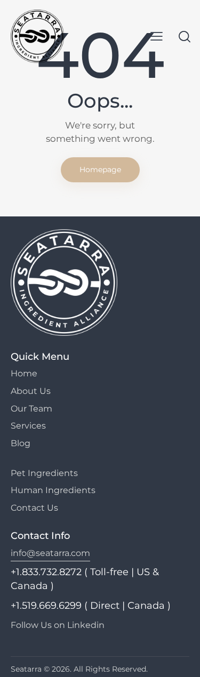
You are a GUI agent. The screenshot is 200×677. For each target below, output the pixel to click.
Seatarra (26, 669)
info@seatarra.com (50, 553)
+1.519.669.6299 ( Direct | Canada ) (91, 605)
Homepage (100, 169)
